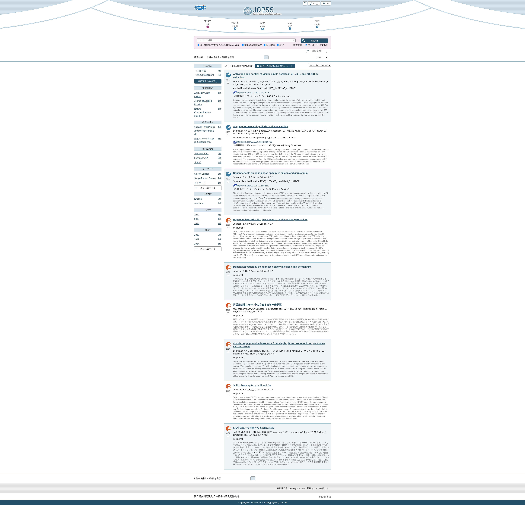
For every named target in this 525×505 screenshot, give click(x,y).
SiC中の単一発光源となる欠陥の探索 (253, 427)
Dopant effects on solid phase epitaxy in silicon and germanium (270, 173)
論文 (262, 24)
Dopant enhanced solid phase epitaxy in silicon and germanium (270, 219)
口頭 (289, 24)
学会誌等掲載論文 (253, 45)
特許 (317, 22)
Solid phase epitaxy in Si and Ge (252, 385)
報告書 (235, 24)
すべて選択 (232, 66)
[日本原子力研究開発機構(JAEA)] (200, 8)
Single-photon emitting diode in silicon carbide (260, 126)
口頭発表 (270, 45)
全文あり (323, 45)
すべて (208, 22)
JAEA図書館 (325, 497)
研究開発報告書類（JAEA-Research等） (220, 45)
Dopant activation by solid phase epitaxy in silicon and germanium (272, 266)
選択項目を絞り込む (208, 81)
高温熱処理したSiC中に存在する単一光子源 (257, 304)
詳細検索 (316, 51)
